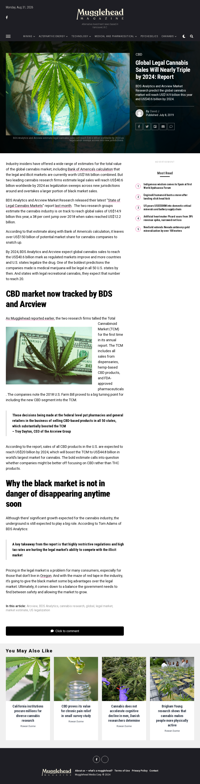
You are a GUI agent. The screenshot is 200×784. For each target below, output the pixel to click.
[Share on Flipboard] (155, 126)
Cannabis (168, 36)
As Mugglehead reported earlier (30, 318)
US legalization (39, 610)
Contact (153, 770)
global (90, 606)
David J (154, 111)
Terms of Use (122, 770)
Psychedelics (149, 36)
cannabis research (72, 606)
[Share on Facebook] (139, 126)
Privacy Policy (139, 770)
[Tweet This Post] (147, 126)
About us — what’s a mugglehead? (93, 770)
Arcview (32, 606)
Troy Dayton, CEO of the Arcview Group (43, 431)
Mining (27, 36)
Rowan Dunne (28, 726)
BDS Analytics (48, 606)
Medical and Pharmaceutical (114, 36)
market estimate (17, 610)
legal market (104, 606)
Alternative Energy (52, 36)
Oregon (46, 576)
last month (63, 206)
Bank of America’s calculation (90, 169)
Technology (79, 36)
